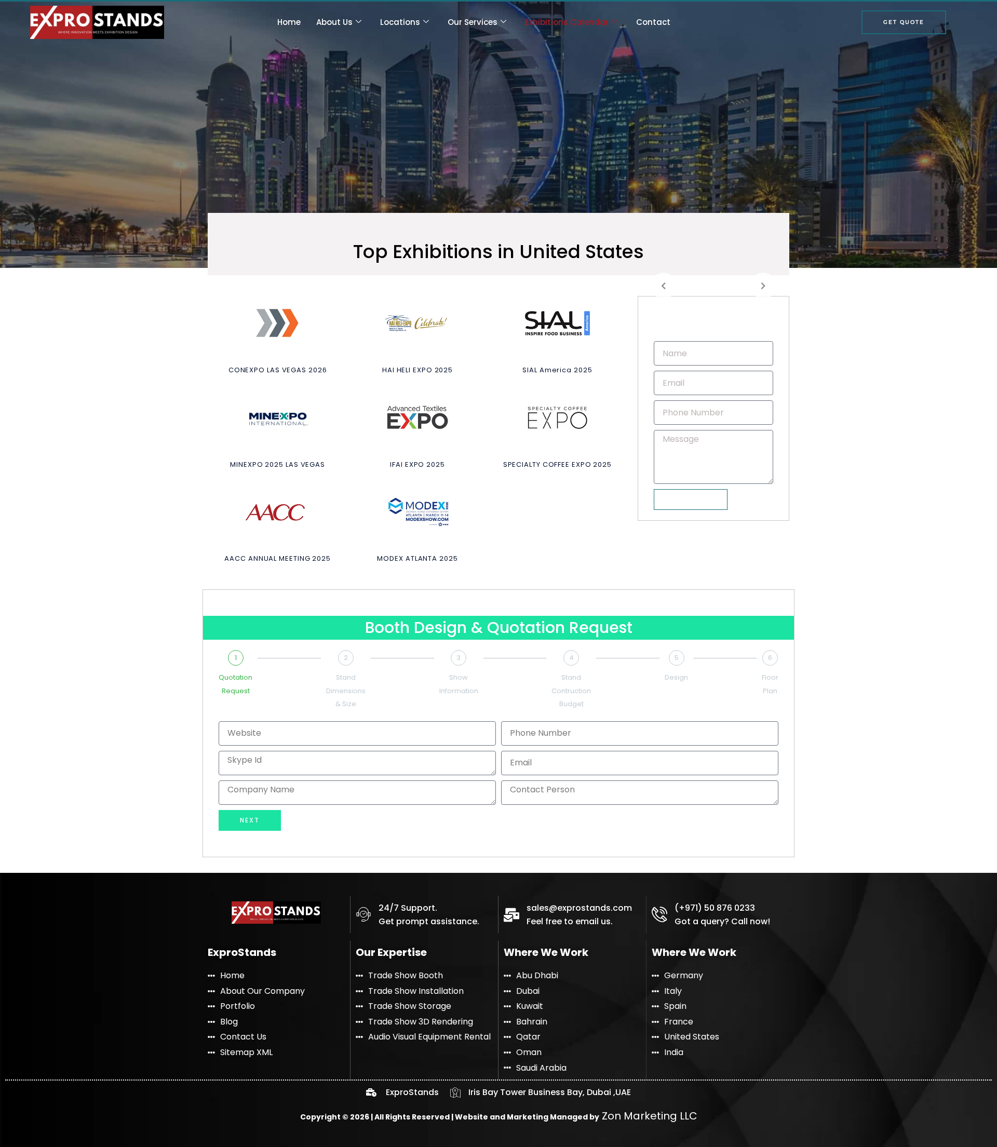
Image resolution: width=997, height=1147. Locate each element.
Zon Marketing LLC (648, 1116)
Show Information (458, 684)
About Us (334, 22)
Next (250, 820)
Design (676, 677)
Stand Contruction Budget (571, 690)
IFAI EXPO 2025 (417, 464)
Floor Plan (770, 684)
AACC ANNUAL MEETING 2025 (277, 558)
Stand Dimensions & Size (346, 690)
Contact (653, 22)
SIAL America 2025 (557, 370)
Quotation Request (235, 684)
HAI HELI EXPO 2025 (417, 370)
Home (289, 22)
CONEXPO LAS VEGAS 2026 (277, 370)
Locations (400, 22)
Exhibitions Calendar (567, 22)
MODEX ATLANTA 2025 (417, 558)
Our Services (472, 22)
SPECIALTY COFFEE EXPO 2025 (557, 464)
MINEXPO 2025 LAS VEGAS (277, 464)
